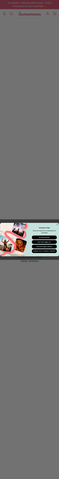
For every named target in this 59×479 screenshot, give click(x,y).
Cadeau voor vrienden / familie (44, 251)
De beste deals (44, 237)
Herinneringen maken (44, 246)
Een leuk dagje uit (44, 242)
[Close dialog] (57, 225)
